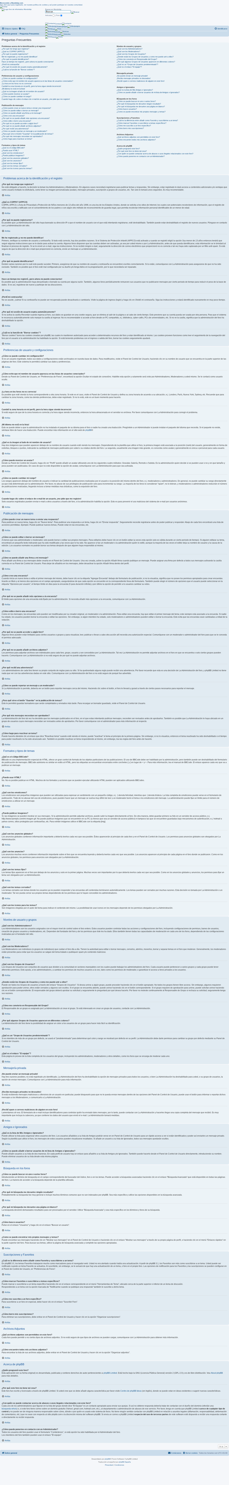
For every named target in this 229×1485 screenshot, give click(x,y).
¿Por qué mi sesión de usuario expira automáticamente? (24, 67)
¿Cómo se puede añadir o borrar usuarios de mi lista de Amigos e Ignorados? (148, 92)
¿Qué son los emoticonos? (13, 153)
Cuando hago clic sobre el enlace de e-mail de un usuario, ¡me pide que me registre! (36, 99)
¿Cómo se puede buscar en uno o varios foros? (136, 101)
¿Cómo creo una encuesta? (13, 116)
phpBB (88, 430)
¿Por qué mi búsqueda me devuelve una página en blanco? (141, 106)
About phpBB (217, 1373)
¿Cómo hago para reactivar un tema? (17, 139)
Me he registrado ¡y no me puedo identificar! (19, 57)
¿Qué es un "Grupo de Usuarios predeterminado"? (137, 64)
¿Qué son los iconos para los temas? (17, 168)
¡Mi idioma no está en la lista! (13, 89)
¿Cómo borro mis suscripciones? (130, 128)
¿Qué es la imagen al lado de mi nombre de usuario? (23, 91)
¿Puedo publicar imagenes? (13, 155)
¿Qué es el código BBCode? (13, 148)
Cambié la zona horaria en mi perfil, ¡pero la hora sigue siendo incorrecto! (31, 86)
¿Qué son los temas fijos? (12, 163)
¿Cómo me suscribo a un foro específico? (134, 126)
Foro (53, 29)
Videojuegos (62, 26)
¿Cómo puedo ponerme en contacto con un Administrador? (141, 156)
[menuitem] (22, 29)
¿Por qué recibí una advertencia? (15, 129)
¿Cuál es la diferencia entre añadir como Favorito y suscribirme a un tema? (147, 120)
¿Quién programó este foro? (128, 149)
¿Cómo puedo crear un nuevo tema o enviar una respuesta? (26, 108)
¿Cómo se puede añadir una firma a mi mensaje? (22, 113)
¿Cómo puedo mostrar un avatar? (15, 94)
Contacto (58, 24)
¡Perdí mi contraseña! (10, 64)
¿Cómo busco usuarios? (127, 109)
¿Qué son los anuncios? (12, 161)
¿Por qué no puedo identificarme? (15, 59)
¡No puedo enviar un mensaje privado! (132, 76)
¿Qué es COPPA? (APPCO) (13, 51)
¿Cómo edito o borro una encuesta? (16, 121)
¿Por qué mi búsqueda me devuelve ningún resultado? (139, 104)
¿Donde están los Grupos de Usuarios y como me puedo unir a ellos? (145, 57)
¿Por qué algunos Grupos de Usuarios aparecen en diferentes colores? (146, 62)
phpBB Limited (110, 1373)
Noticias (57, 32)
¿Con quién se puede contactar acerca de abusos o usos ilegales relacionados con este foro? (155, 154)
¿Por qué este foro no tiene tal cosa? (132, 151)
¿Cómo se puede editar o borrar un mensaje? (20, 111)
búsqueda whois (9, 1409)
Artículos (57, 34)
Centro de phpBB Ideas (131, 1391)
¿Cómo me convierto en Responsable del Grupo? (137, 59)
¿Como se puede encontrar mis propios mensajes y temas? (141, 112)
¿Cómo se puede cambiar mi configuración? (20, 78)
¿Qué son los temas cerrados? (14, 166)
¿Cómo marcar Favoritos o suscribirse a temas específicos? (141, 123)
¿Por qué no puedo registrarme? (15, 54)
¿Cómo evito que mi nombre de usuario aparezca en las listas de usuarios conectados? (37, 81)
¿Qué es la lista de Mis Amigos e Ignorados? (135, 90)
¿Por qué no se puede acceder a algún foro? (20, 123)
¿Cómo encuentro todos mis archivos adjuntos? (136, 140)
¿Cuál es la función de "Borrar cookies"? (18, 70)
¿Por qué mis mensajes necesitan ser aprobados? (22, 136)
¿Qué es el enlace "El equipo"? (129, 67)
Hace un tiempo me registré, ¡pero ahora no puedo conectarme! (27, 62)
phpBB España (125, 1462)
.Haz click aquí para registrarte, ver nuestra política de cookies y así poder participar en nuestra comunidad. (41, 4)
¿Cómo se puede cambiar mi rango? (16, 96)
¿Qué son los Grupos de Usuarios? (131, 54)
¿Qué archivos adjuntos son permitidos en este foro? (138, 137)
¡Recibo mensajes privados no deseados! (134, 78)
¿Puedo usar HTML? (10, 150)
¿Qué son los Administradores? (129, 49)
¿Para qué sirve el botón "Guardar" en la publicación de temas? (27, 134)
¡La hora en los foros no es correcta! (17, 84)
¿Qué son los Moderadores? (128, 51)
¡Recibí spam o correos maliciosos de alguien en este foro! (140, 81)
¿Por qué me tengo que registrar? (15, 49)
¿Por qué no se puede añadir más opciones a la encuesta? (26, 118)
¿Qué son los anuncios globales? (15, 158)
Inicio (54, 37)
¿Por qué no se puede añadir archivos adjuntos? (21, 126)
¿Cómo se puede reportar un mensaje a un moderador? (24, 131)
